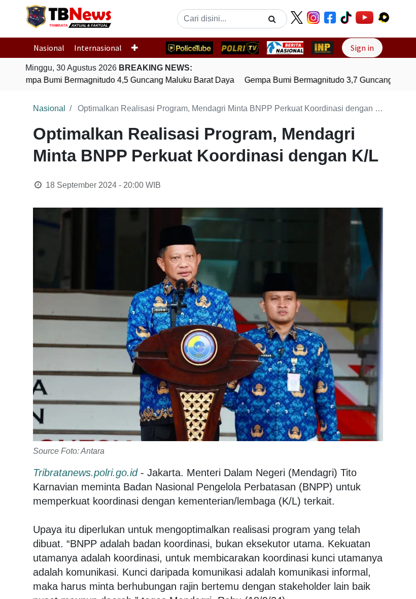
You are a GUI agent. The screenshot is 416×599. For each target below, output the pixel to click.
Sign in (362, 48)
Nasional (48, 48)
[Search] (272, 18)
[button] (138, 48)
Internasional (98, 48)
